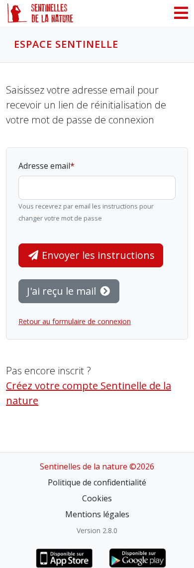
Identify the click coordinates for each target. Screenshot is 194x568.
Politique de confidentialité (97, 482)
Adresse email (44, 165)
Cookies (97, 498)
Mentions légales (97, 514)
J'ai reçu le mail (62, 291)
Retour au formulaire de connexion (74, 321)
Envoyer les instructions (97, 255)
